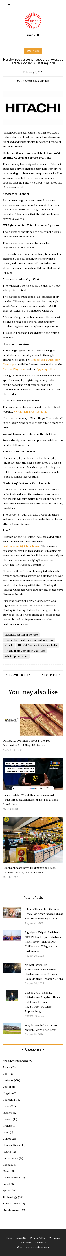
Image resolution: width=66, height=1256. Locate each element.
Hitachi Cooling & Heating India (37, 645)
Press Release (11, 1177)
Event (6, 1106)
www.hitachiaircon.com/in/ (31, 411)
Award (6, 1067)
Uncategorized (12, 1210)
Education (9, 1099)
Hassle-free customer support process (29, 640)
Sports (7, 1190)
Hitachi (9, 645)
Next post (49, 675)
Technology (10, 1197)
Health (7, 1151)
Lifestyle (8, 1164)
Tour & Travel (11, 1203)
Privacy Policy (37, 1238)
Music (6, 1171)
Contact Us (41, 1242)
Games (7, 1138)
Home (9, 1238)
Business (33, 51)
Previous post (20, 675)
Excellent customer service (21, 634)
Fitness (7, 1125)
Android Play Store (14, 369)
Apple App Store (46, 369)
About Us (21, 1238)
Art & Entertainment (15, 1060)
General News (11, 1145)
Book (6, 1073)
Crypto (7, 1093)
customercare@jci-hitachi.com (21, 546)
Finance (7, 1119)
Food (6, 1132)
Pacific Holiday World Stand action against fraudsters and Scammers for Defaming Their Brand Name (30, 799)
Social (6, 1184)
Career (7, 1086)
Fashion (7, 1112)
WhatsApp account (16, 656)
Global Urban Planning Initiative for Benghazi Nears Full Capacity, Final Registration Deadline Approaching (42, 1002)
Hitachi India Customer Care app (25, 650)
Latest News (10, 1158)
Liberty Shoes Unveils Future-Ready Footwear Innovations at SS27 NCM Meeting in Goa (44, 914)
